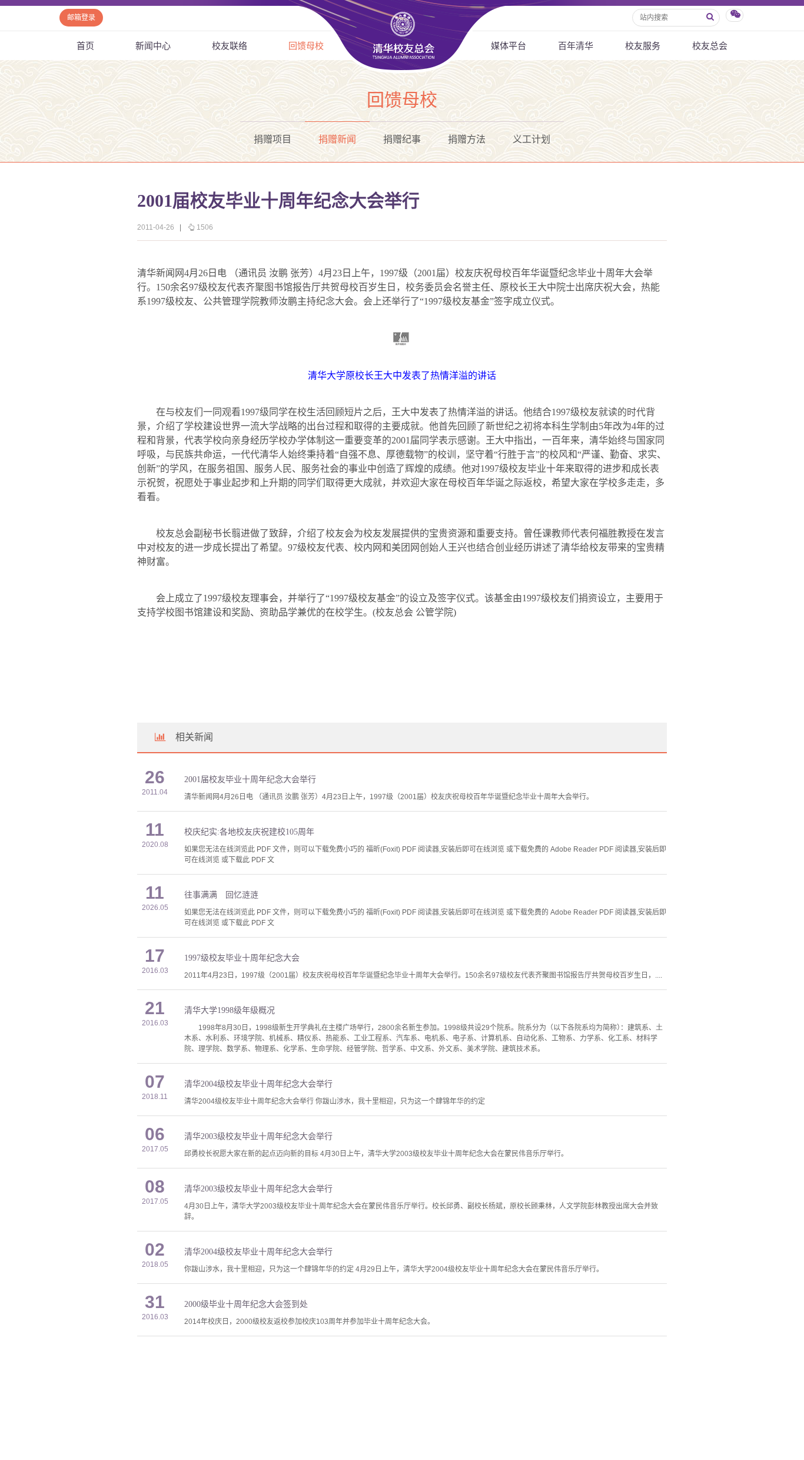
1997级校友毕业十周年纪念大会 (242, 958)
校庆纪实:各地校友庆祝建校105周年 (249, 831)
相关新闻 (194, 737)
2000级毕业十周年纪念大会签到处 (246, 1304)
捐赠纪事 (402, 139)
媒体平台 (508, 46)
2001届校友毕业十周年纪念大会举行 (250, 779)
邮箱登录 (81, 18)
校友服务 (642, 46)
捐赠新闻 (337, 139)
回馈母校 (306, 46)
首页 (85, 46)
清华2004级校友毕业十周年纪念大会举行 (258, 1084)
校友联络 (229, 46)
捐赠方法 (467, 139)
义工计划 (531, 139)
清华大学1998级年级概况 (229, 1010)
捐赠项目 (272, 139)
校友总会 (709, 46)
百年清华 (575, 46)
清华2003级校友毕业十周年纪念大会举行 (258, 1136)
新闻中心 (153, 46)
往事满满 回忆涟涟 (221, 894)
